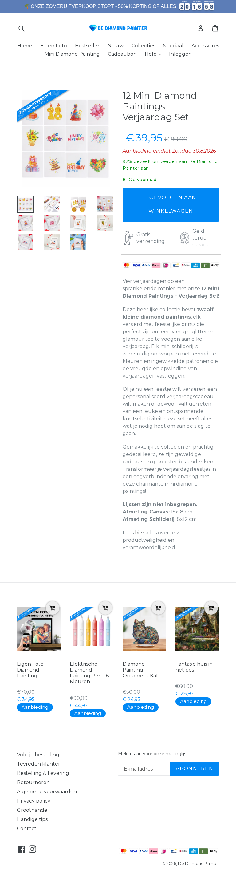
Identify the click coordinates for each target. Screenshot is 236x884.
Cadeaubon (122, 54)
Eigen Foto (53, 46)
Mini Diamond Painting (72, 54)
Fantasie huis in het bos (194, 667)
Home (24, 46)
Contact (27, 828)
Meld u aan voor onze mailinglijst (153, 753)
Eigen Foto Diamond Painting (30, 670)
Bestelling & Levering (43, 773)
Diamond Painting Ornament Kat (140, 670)
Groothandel (33, 810)
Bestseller (87, 46)
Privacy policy (33, 801)
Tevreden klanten (39, 764)
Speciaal (173, 46)
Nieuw (116, 46)
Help (151, 54)
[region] (118, 6)
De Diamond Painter (198, 863)
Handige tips (32, 819)
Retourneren (33, 782)
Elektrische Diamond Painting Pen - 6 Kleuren (89, 673)
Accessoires (205, 46)
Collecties (143, 46)
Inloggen (180, 54)
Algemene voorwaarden (47, 792)
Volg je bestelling (38, 755)
